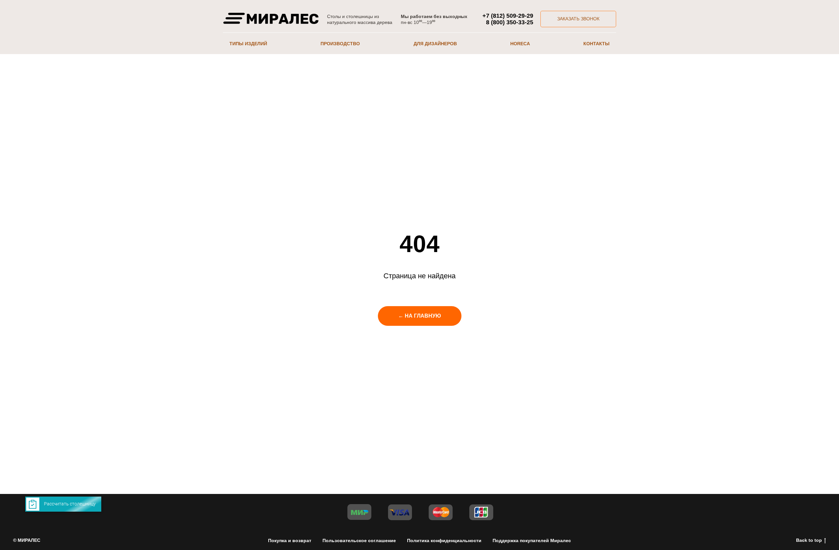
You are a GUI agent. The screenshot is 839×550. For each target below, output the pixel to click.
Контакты (596, 43)
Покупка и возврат (289, 540)
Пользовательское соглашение (359, 540)
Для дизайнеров (435, 43)
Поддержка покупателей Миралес (532, 540)
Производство (340, 43)
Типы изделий (248, 43)
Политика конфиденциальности (444, 540)
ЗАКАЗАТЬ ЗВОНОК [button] (578, 18)
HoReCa (520, 43)
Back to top (809, 540)
